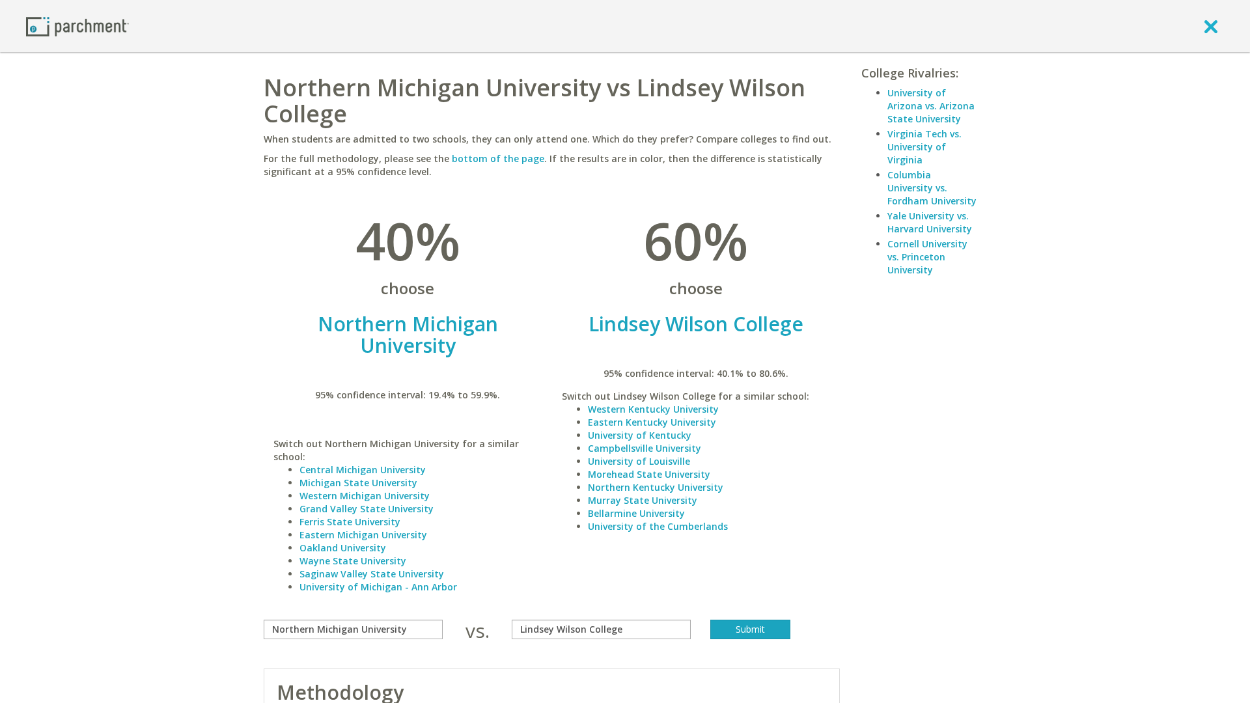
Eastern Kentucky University (652, 422)
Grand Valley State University (366, 509)
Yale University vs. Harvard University (929, 222)
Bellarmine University (636, 513)
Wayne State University (352, 561)
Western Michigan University (364, 495)
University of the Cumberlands (658, 526)
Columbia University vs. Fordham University (932, 188)
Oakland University (342, 548)
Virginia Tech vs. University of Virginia (924, 147)
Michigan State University (358, 482)
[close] (1211, 26)
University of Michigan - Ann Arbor (378, 587)
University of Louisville (639, 461)
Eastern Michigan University (363, 535)
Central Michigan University (362, 469)
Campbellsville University (644, 448)
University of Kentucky (639, 435)
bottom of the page (498, 158)
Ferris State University (349, 522)
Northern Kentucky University (655, 487)
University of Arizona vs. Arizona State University (931, 106)
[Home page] (77, 26)
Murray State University (642, 500)
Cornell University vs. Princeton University (927, 257)
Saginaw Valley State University (371, 574)
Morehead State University (649, 474)
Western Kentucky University (653, 409)
